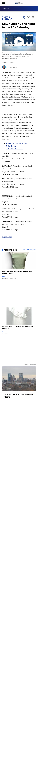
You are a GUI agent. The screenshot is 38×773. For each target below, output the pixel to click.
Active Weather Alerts (14, 148)
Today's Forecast (7, 18)
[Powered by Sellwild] (33, 364)
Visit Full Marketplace (29, 249)
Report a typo (7, 236)
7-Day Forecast (11, 146)
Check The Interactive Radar (17, 143)
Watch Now (32, 3)
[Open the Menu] (3, 2)
